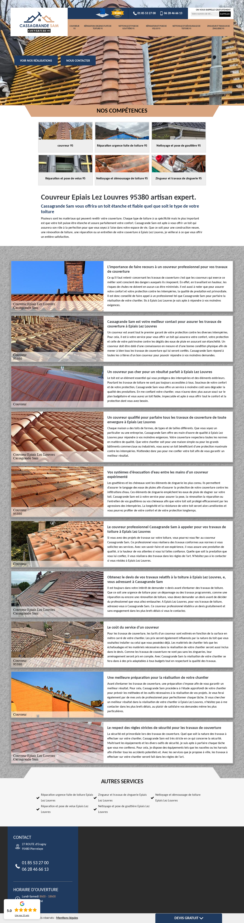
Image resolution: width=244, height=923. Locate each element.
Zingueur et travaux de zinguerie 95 (218, 27)
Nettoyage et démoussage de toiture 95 (186, 27)
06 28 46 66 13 (173, 13)
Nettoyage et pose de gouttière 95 (128, 27)
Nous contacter (78, 60)
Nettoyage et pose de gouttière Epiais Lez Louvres (123, 809)
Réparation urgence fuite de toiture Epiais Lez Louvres (67, 797)
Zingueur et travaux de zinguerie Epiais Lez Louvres (122, 797)
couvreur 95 (74, 27)
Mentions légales (67, 918)
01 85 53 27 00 (146, 13)
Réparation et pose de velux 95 (156, 27)
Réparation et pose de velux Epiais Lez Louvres (64, 809)
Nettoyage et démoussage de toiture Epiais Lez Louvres (178, 797)
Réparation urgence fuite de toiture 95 (97, 27)
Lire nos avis (22, 915)
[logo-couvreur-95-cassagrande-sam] (39, 22)
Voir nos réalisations (36, 60)
